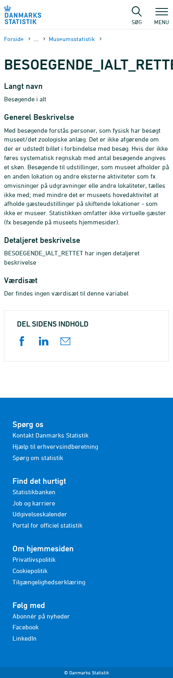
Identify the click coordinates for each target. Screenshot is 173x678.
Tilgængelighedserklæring (48, 582)
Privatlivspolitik (34, 559)
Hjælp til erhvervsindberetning (55, 446)
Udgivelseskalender (39, 514)
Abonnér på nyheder (41, 616)
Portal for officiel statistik (47, 525)
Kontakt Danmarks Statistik (50, 435)
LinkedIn (24, 638)
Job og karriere (33, 503)
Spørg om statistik (37, 457)
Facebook (25, 627)
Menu (161, 21)
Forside (14, 38)
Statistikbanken (34, 491)
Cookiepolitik (29, 570)
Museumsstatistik (72, 38)
